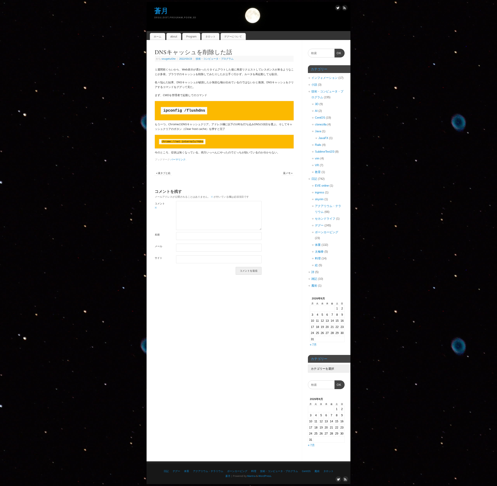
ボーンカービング (326, 232)
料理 (318, 258)
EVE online (322, 185)
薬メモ (287, 173)
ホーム (157, 36)
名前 (157, 234)
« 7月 (313, 344)
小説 (314, 84)
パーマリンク (178, 159)
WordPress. (265, 476)
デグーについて (233, 36)
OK (338, 54)
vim (317, 158)
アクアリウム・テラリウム (208, 471)
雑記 (314, 278)
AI (316, 110)
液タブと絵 (163, 173)
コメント (160, 205)
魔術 (314, 285)
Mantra (251, 476)
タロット (210, 36)
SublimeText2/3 (324, 151)
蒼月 (161, 10)
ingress (319, 192)
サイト (158, 258)
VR (317, 165)
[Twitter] (338, 8)
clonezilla (321, 124)
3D (317, 104)
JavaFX (323, 138)
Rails (318, 144)
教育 (318, 172)
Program (191, 36)
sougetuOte (169, 58)
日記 (314, 178)
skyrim (319, 199)
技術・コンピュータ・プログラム (215, 58)
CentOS (320, 117)
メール (158, 246)
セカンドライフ (325, 218)
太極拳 (319, 251)
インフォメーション (324, 77)
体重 (318, 244)
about (173, 36)
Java (318, 131)
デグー (319, 225)
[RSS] (345, 8)
